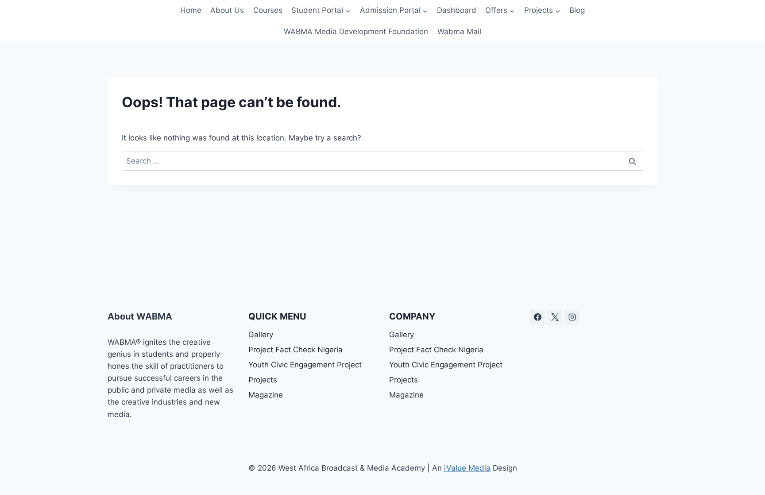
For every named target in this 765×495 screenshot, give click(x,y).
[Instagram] (572, 317)
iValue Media (467, 468)
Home (190, 10)
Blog (577, 10)
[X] (554, 317)
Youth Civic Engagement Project (305, 364)
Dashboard (456, 10)
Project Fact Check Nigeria (295, 349)
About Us (227, 10)
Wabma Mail (459, 31)
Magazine (265, 394)
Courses (267, 10)
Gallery (260, 334)
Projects (262, 379)
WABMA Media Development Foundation (356, 31)
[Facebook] (537, 317)
